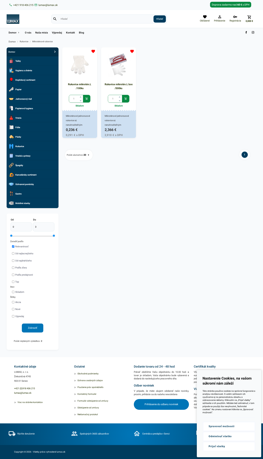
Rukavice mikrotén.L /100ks (79, 86)
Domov (12, 41)
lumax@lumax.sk (22, 393)
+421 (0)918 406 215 (24, 388)
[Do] (43, 226)
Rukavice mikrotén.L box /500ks (119, 86)
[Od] (21, 226)
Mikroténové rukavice (42, 41)
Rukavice (24, 41)
